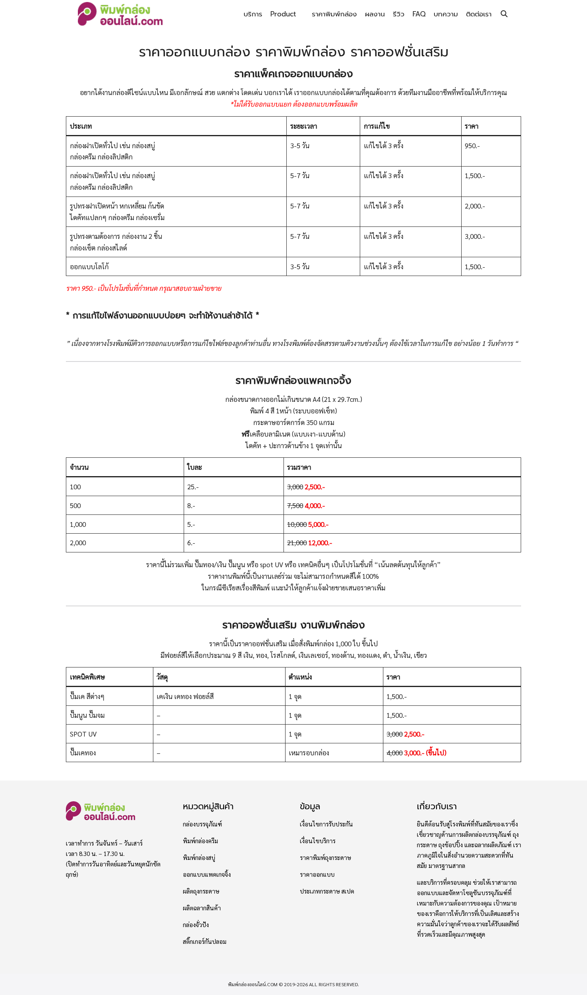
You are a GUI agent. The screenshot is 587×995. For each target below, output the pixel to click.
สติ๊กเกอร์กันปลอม (204, 941)
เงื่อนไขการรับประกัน (326, 824)
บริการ (253, 14)
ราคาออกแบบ (317, 874)
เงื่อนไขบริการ (317, 841)
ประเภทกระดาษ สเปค (327, 891)
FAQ (419, 14)
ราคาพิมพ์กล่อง (334, 14)
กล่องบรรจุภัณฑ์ (202, 824)
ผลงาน (375, 14)
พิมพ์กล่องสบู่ (199, 858)
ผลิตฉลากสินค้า (202, 908)
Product (283, 14)
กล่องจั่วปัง (196, 925)
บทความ (446, 14)
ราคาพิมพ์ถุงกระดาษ (325, 858)
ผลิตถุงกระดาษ (201, 891)
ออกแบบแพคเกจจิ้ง (207, 874)
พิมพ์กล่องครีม (200, 841)
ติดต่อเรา (479, 14)
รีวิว (399, 14)
